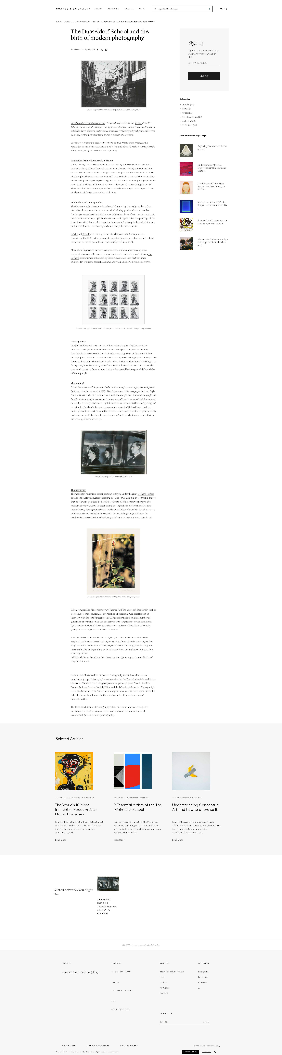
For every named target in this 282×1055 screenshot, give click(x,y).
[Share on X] (102, 50)
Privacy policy (129, 1046)
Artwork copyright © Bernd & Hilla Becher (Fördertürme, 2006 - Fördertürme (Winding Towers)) (113, 328)
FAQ (162, 977)
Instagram (203, 971)
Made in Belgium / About (172, 971)
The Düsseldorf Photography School (88, 123)
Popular (188, 104)
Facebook (203, 977)
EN (221, 9)
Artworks (113, 9)
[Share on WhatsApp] (106, 50)
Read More (60, 839)
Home (58, 22)
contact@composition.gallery (80, 972)
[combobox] (182, 9)
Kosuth (86, 234)
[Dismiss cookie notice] (215, 1052)
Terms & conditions (97, 1046)
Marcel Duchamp (79, 210)
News (186, 108)
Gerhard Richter (146, 493)
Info (141, 9)
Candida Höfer (103, 687)
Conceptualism (95, 202)
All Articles (189, 125)
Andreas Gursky (87, 687)
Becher (138, 123)
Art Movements (83, 22)
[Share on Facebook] (97, 50)
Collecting (189, 121)
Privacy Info (206, 1052)
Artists (98, 9)
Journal (129, 9)
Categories (185, 99)
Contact (164, 993)
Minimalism (77, 202)
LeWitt (74, 234)
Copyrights (68, 1046)
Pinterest (202, 982)
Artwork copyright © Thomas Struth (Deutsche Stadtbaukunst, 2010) (114, 110)
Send (206, 1022)
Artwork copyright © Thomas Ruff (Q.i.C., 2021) (113, 477)
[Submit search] (209, 9)
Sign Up (204, 76)
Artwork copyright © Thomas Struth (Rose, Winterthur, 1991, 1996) (113, 597)
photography (83, 150)
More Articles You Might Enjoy (193, 135)
